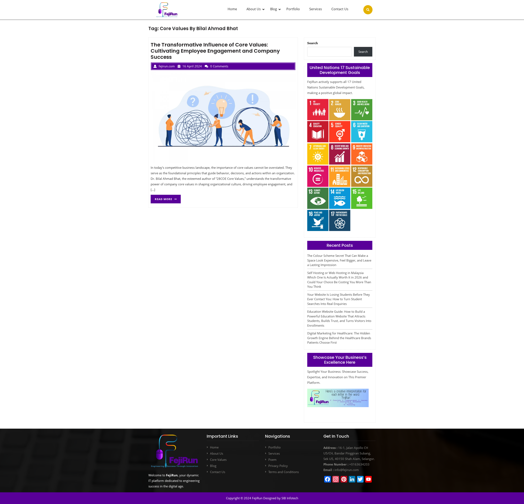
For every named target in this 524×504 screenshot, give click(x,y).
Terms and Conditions (283, 472)
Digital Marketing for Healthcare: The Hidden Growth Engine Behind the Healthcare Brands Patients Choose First (339, 337)
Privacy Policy (278, 466)
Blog (273, 9)
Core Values (218, 460)
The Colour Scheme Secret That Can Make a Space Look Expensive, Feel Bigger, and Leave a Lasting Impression (339, 260)
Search (312, 43)
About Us (253, 9)
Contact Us (339, 9)
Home (232, 9)
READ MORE (168, 198)
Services (315, 9)
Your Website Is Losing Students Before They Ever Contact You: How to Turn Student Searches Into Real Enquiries (338, 299)
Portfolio (293, 9)
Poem (272, 460)
